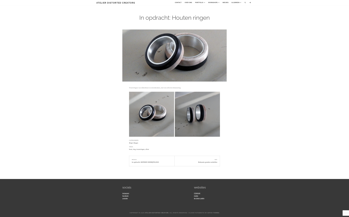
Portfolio (199, 2)
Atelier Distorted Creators (115, 2)
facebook (125, 196)
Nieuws (225, 2)
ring (134, 149)
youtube (125, 198)
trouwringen (140, 149)
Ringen (136, 143)
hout (130, 149)
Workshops (213, 2)
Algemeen (235, 2)
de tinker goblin (199, 198)
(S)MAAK (197, 193)
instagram (125, 193)
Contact (178, 2)
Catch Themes (213, 212)
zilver (147, 149)
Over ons (188, 2)
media (196, 196)
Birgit (131, 143)
